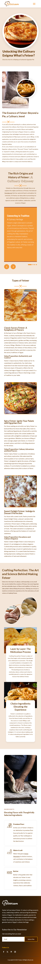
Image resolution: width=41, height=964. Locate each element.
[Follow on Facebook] (3, 951)
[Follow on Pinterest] (11, 951)
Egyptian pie (8, 193)
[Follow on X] (7, 951)
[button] (13, 266)
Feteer (20, 960)
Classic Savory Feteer (14, 327)
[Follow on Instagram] (15, 951)
